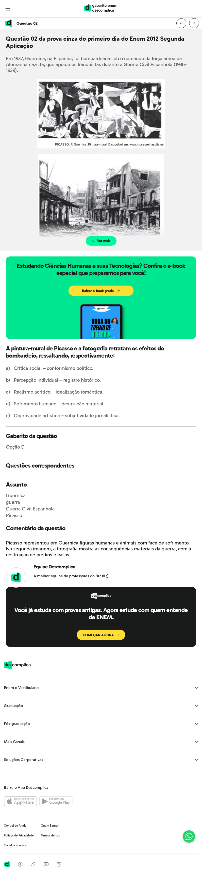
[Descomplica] (17, 667)
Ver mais (104, 241)
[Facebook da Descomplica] (20, 865)
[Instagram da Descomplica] (59, 865)
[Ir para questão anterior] (181, 23)
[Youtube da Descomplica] (46, 864)
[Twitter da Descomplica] (33, 865)
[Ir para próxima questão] (194, 23)
